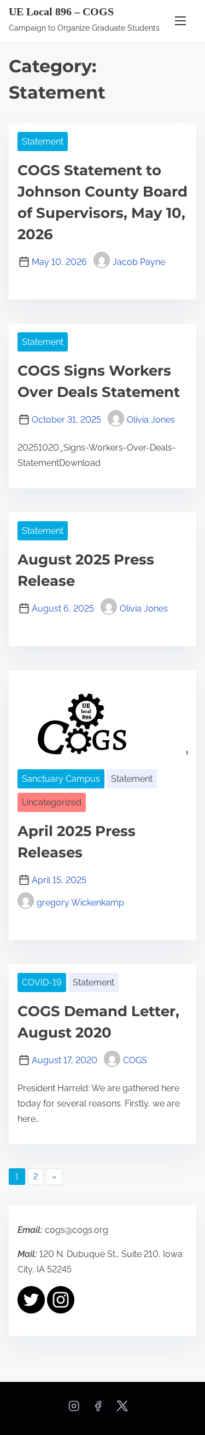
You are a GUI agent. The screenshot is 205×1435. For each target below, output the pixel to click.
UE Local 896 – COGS (61, 11)
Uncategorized (51, 802)
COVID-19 (42, 982)
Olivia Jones (151, 419)
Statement (42, 141)
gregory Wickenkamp (80, 902)
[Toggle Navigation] (180, 20)
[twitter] (122, 1409)
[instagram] (73, 1409)
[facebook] (97, 1409)
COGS (135, 1060)
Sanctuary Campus (61, 779)
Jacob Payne (139, 262)
